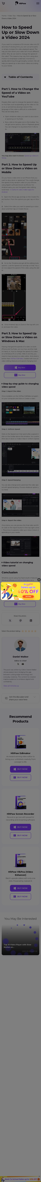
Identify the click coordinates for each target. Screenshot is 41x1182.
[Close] (39, 579)
